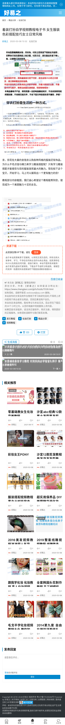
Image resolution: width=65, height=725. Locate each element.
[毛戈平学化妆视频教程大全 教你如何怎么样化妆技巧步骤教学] (20, 609)
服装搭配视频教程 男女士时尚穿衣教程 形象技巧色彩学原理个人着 (20, 498)
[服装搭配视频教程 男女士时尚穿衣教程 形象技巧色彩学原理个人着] (20, 481)
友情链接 (41, 699)
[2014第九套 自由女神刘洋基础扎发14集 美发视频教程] (49, 609)
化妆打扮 (33, 41)
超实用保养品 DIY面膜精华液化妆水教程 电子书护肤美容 (49, 498)
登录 (36, 252)
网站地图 (50, 699)
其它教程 (11, 318)
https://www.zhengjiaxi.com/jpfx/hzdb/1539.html (29, 289)
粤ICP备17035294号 (45, 697)
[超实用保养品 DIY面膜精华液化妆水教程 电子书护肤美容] (49, 481)
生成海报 (12, 341)
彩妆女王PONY (18, 454)
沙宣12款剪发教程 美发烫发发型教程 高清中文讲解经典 (49, 456)
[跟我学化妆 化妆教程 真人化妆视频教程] (20, 566)
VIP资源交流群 (13, 702)
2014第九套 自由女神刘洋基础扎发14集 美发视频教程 (49, 626)
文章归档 (33, 699)
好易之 (5, 41)
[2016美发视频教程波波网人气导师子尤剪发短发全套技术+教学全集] (20, 523)
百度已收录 (57, 279)
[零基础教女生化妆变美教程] (20, 395)
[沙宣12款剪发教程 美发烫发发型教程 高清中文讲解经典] (49, 438)
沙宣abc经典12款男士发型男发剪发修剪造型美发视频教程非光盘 (49, 413)
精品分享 (42, 318)
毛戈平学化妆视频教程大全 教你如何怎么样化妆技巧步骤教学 (20, 626)
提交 (32, 677)
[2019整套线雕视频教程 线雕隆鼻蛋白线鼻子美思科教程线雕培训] (49, 523)
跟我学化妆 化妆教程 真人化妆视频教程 (20, 584)
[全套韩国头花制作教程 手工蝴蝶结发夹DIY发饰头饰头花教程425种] (49, 566)
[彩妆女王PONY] (20, 438)
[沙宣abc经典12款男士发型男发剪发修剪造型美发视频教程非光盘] (49, 395)
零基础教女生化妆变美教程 (20, 413)
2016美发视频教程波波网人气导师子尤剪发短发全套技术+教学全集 (20, 541)
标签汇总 (24, 699)
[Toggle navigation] (60, 12)
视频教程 (11, 322)
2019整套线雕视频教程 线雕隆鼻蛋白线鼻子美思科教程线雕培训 (49, 541)
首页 (4, 20)
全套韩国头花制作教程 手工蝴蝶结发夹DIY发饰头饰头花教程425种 (49, 584)
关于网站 (15, 699)
